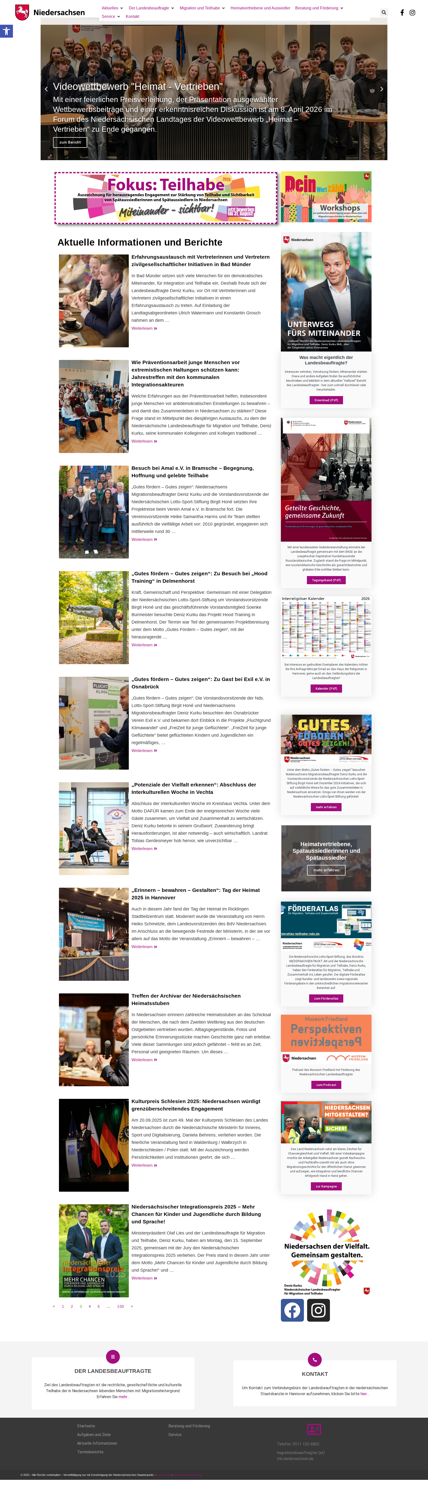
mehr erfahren (326, 870)
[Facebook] (292, 1310)
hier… (365, 1393)
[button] (6, 31)
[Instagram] (412, 12)
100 (120, 1306)
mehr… (124, 1396)
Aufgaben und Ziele (94, 1434)
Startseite (86, 1426)
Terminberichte (90, 1452)
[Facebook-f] (402, 12)
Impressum (164, 1474)
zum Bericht (70, 142)
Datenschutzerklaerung (188, 1474)
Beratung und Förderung (189, 1426)
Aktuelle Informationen (97, 1443)
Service (175, 1434)
